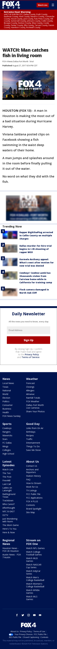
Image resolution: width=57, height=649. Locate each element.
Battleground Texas (8, 495)
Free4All (6, 480)
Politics (5, 401)
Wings (5, 446)
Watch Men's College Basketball (35, 579)
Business (6, 408)
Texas (5, 386)
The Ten (6, 473)
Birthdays (30, 431)
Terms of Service (30, 357)
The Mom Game (10, 525)
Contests (30, 505)
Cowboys (7, 428)
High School (8, 453)
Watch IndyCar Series (33, 572)
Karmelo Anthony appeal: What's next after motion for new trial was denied (36, 262)
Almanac (30, 394)
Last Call (6, 484)
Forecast (30, 383)
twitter (22, 615)
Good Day (33, 424)
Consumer (7, 405)
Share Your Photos (35, 411)
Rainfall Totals (33, 397)
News (6, 379)
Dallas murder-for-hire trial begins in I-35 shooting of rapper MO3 (35, 249)
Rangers (6, 431)
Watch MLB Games (32, 559)
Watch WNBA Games (33, 591)
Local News (8, 383)
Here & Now (8, 532)
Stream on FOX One (33, 542)
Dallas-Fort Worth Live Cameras (35, 406)
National (6, 390)
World (5, 394)
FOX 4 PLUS (32, 501)
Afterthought (8, 507)
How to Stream (33, 483)
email (40, 615)
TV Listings (31, 490)
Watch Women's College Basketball (35, 585)
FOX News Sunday (11, 416)
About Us (32, 461)
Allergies (30, 390)
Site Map (30, 512)
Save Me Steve (33, 450)
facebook (17, 615)
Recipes (30, 435)
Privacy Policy (32, 354)
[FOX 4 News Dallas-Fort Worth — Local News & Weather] (11, 5)
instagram (28, 615)
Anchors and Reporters (32, 471)
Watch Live (42, 5)
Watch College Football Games (34, 553)
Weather (32, 379)
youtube (34, 615)
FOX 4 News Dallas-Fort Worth (15, 61)
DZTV (5, 515)
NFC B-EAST (8, 511)
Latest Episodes (8, 463)
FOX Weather (32, 401)
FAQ (28, 479)
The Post (6, 476)
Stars (4, 439)
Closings (30, 386)
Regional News (8, 542)
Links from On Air (34, 428)
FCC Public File (33, 494)
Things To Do (33, 446)
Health (5, 412)
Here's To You (9, 528)
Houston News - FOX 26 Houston (10, 549)
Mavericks (7, 435)
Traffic (29, 439)
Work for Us (32, 486)
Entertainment (33, 442)
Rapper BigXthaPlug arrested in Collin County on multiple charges (36, 235)
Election (6, 397)
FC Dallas (7, 442)
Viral (32, 61)
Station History (33, 475)
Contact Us (31, 465)
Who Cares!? (8, 504)
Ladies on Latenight (7, 489)
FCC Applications (34, 497)
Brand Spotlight (33, 508)
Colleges (6, 450)
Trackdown (7, 500)
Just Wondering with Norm (9, 520)
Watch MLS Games (31, 598)
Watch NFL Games (35, 548)
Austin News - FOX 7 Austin (11, 556)
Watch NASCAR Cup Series (33, 566)
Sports (6, 424)
